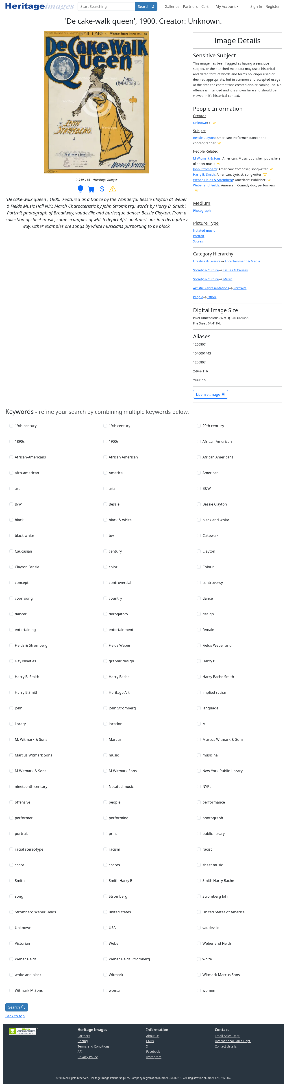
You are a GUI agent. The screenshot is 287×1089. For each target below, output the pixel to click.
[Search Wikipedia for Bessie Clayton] (219, 142)
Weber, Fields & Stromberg (213, 180)
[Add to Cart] (91, 188)
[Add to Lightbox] (80, 188)
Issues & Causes (235, 270)
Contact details (226, 1046)
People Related (205, 151)
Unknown (200, 123)
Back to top (15, 1015)
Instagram (153, 1057)
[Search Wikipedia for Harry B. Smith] (265, 174)
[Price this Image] (102, 188)
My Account (226, 6)
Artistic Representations (211, 288)
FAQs (150, 1041)
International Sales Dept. (233, 1041)
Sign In (256, 6)
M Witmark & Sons (207, 158)
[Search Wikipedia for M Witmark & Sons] (218, 163)
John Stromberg (205, 169)
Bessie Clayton (204, 138)
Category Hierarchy (213, 254)
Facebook (153, 1051)
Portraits (239, 288)
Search (144, 6)
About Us (152, 1036)
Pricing (83, 1041)
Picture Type (206, 223)
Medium (201, 203)
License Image (208, 394)
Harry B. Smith (204, 174)
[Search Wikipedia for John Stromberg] (271, 168)
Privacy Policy (88, 1057)
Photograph (202, 210)
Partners (190, 6)
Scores (198, 241)
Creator (199, 115)
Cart (205, 6)
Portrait (198, 236)
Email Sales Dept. (227, 1036)
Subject (199, 130)
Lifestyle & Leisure (206, 261)
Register (273, 6)
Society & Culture (206, 270)
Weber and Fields (206, 185)
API (80, 1051)
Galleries (172, 6)
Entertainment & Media (242, 261)
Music (227, 279)
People (198, 297)
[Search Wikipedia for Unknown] (214, 122)
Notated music (204, 230)
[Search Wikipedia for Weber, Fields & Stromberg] (269, 179)
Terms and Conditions (93, 1046)
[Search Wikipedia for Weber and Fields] (196, 190)
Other (211, 297)
